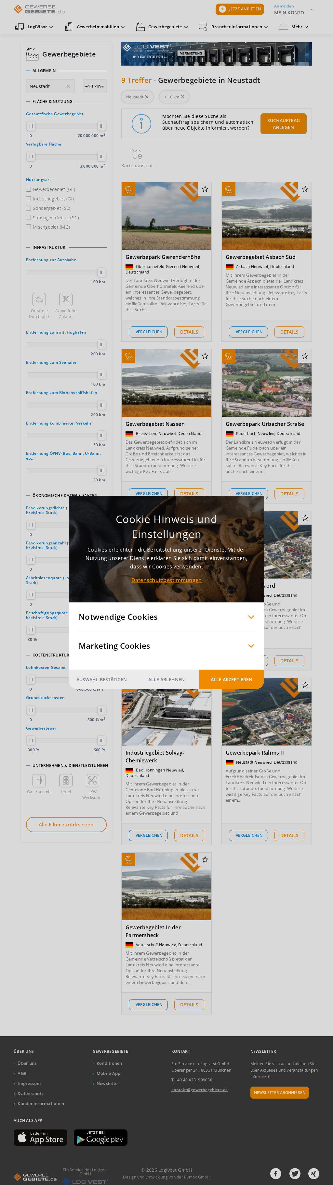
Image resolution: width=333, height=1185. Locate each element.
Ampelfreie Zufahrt (65, 313)
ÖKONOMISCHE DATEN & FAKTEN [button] (65, 495)
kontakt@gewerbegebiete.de (199, 1089)
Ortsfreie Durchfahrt (39, 313)
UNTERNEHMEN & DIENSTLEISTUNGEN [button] (70, 765)
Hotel (66, 792)
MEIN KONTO (289, 12)
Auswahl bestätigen (101, 679)
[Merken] (205, 189)
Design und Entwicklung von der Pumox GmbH (166, 1177)
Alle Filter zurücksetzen (66, 824)
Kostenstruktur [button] (51, 655)
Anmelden (284, 6)
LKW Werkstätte (92, 794)
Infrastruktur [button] (49, 247)
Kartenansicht (137, 165)
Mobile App (109, 1073)
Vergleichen (149, 332)
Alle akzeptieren (231, 679)
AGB (22, 1073)
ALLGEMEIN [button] (44, 70)
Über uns (27, 1063)
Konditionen (109, 1063)
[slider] (31, 126)
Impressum (29, 1083)
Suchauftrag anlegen (283, 123)
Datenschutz (31, 1093)
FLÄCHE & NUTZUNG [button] (53, 101)
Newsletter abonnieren (279, 1092)
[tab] (66, 70)
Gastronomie (39, 792)
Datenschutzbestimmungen (166, 580)
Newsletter (108, 1083)
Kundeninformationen (41, 1103)
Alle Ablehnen (166, 679)
